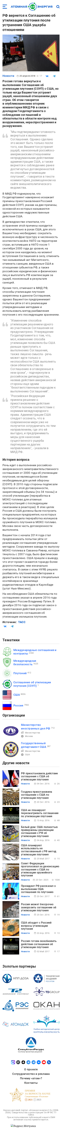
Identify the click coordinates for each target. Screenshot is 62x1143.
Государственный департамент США (33, 745)
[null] (47, 76)
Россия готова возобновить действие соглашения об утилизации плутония (39, 944)
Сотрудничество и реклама (31, 1073)
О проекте (31, 1069)
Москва (29, 736)
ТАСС (21, 622)
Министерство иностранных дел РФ (35, 726)
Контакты (31, 1082)
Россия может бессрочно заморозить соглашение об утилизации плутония (38, 907)
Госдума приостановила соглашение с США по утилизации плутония (36, 794)
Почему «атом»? (31, 1078)
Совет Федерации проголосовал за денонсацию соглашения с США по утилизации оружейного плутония (40, 869)
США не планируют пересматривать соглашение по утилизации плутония (40, 813)
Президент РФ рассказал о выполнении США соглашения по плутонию (38, 889)
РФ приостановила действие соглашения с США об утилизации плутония (39, 776)
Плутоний (20, 673)
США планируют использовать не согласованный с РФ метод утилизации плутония (38, 850)
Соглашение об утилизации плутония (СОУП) (32, 684)
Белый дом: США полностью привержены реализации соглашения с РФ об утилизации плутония (39, 831)
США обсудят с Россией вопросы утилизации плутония (36, 925)
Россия (18, 705)
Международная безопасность (24, 662)
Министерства (32, 732)
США (16, 694)
